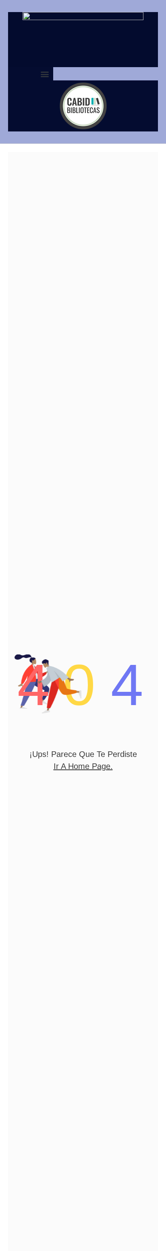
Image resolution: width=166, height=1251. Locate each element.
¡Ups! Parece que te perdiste (83, 754)
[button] (45, 73)
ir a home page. (83, 766)
